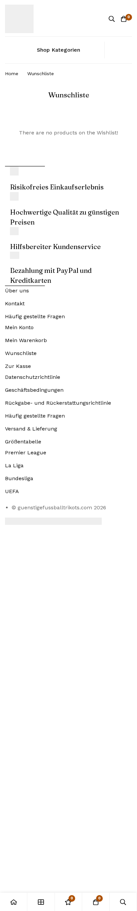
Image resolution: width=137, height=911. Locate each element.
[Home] (13, 902)
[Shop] (41, 902)
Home (11, 73)
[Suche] (112, 19)
